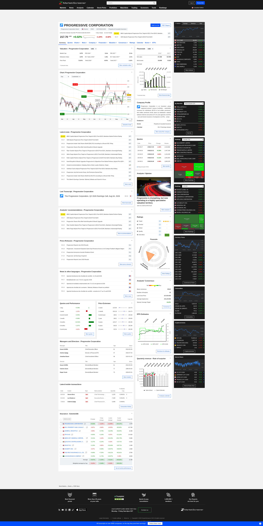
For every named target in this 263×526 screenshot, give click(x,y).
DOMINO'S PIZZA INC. (183, 192)
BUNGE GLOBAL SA (182, 189)
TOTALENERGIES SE (183, 114)
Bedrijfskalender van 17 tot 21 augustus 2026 (79, 280)
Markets (63, 8)
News (71, 8)
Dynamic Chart (127, 124)
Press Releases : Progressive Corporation (77, 241)
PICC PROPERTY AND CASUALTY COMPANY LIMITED (75, 427)
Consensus (123, 42)
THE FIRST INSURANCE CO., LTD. (74, 452)
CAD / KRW (178, 272)
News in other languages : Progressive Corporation (80, 271)
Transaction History (125, 406)
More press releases (125, 264)
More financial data (164, 95)
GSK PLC (179, 127)
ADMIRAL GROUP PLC (71, 431)
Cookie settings (116, 518)
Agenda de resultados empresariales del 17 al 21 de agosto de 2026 (86, 283)
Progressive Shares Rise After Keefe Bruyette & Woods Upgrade (84, 147)
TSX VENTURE (181, 42)
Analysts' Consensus (145, 281)
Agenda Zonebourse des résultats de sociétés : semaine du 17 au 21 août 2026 (89, 291)
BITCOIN (179, 338)
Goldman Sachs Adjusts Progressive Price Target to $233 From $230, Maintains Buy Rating (92, 168)
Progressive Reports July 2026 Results (77, 245)
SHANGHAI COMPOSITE (184, 59)
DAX (178, 57)
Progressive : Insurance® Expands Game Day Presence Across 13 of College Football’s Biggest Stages (95, 248)
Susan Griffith (64, 349)
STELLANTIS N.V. (182, 107)
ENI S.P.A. (179, 119)
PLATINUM (178, 313)
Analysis (80, 8)
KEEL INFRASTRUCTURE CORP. (186, 158)
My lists (189, 133)
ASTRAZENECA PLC (182, 130)
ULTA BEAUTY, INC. (182, 203)
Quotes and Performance (70, 303)
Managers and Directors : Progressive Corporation (80, 341)
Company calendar (164, 396)
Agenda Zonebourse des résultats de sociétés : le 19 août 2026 (84, 276)
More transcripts (126, 203)
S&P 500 (179, 45)
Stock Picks (101, 8)
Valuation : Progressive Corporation (74, 49)
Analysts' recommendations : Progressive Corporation (82, 210)
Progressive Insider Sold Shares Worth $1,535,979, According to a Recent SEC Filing (90, 176)
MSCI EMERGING (182, 64)
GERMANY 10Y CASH (183, 374)
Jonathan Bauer (64, 356)
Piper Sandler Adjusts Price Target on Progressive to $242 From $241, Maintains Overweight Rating (94, 150)
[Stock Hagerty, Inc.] (75, 449)
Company (92, 42)
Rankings (163, 8)
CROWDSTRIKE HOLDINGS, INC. (186, 210)
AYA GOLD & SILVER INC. (184, 148)
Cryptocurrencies (180, 323)
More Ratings (166, 273)
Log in (192, 3)
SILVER (177, 311)
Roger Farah (63, 372)
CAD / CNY (178, 264)
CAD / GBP (178, 276)
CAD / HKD (178, 274)
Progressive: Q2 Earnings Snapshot (77, 256)
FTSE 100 (179, 52)
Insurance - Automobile (69, 414)
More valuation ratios (125, 65)
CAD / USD (178, 252)
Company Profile (143, 102)
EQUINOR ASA (181, 116)
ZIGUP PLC (68, 445)
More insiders (127, 377)
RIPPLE (179, 347)
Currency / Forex (180, 237)
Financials (102, 42)
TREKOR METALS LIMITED (184, 150)
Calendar (90, 8)
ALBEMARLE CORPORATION (185, 197)
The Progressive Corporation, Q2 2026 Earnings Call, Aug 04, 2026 (92, 196)
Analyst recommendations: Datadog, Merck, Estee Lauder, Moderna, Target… (88, 165)
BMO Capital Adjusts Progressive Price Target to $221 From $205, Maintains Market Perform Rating (142, 33)
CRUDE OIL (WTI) (180, 306)
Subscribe (200, 3)
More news (128, 184)
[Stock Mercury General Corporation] (87, 438)
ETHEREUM (180, 340)
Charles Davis (64, 368)
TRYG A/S (67, 434)
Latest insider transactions (70, 384)
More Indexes (189, 70)
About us (126, 518)
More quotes (89, 334)
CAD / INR (178, 262)
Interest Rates (179, 357)
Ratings (132, 42)
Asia (201, 23)
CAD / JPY (178, 267)
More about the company (163, 132)
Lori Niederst (71, 398)
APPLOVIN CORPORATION (184, 199)
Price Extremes (104, 303)
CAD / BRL (178, 257)
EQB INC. (179, 161)
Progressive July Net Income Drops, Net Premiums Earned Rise (84, 172)
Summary (62, 42)
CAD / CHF (178, 279)
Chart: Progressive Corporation (72, 72)
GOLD (176, 304)
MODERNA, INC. (181, 205)
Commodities (179, 288)
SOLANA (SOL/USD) (182, 343)
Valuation (112, 42)
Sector (147, 42)
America (193, 23)
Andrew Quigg (64, 353)
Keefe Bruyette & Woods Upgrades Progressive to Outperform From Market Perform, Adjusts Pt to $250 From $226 (96, 161)
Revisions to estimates (163, 351)
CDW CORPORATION (183, 194)
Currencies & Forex (189, 282)
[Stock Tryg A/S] (72, 435)
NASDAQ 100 (180, 50)
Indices (178, 23)
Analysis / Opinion (144, 173)
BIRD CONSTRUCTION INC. (185, 152)
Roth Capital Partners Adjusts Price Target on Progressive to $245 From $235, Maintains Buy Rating (94, 158)
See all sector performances (123, 468)
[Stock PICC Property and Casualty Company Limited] (87, 427)
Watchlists (124, 8)
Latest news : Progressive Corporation (75, 132)
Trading (134, 8)
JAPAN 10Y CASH (182, 377)
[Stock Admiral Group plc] (79, 431)
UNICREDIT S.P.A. (182, 111)
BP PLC (179, 121)
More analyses (165, 210)
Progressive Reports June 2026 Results (78, 259)
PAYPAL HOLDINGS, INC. (184, 212)
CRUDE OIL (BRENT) (181, 308)
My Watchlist (178, 103)
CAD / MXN (178, 255)
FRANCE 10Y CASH (182, 379)
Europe (185, 23)
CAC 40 (179, 54)
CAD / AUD (178, 269)
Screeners (145, 8)
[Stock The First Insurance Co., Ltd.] (86, 453)
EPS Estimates (143, 314)
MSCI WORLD (181, 66)
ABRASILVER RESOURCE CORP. (186, 145)
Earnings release (166, 127)
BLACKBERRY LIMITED (183, 143)
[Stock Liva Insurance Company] (83, 456)
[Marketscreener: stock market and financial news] (72, 3)
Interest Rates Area (189, 385)
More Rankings (189, 180)
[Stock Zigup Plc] (73, 445)
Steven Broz (71, 394)
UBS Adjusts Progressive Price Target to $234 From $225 (136, 37)
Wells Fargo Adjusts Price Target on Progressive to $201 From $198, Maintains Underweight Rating (94, 154)
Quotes (70, 42)
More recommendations (124, 233)
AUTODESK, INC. (181, 207)
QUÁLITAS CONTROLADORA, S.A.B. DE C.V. (75, 441)
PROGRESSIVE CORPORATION (74, 423)
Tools (154, 8)
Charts (76, 42)
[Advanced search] (154, 3)
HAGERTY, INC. (69, 449)
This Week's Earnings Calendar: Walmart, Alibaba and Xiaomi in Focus (86, 179)
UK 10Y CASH (181, 382)
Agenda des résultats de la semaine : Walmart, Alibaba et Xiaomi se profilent (88, 287)
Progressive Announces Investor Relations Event (80, 252)
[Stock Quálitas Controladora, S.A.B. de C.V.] (87, 442)
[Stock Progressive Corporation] (85, 424)
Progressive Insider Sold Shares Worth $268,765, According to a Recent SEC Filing (90, 143)
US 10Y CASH (181, 372)
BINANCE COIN (181, 345)
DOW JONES (180, 47)
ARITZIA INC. (180, 156)
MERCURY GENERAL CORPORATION (75, 438)
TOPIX (178, 61)
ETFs (154, 42)
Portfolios (113, 8)
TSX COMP (180, 40)
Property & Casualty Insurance (162, 124)
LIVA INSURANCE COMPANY (73, 456)
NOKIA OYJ (180, 109)
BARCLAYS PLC (181, 125)
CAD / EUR (178, 260)
